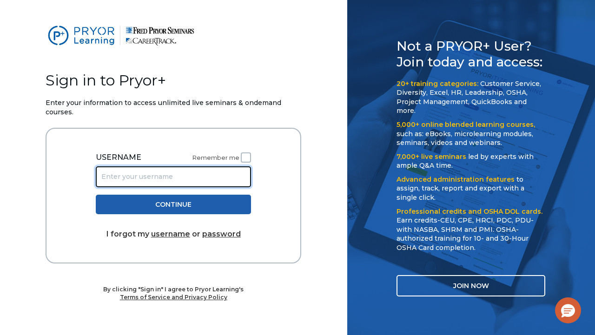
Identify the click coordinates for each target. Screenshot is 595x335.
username (170, 234)
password (221, 234)
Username (118, 157)
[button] (568, 310)
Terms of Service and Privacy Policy (173, 297)
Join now (471, 286)
